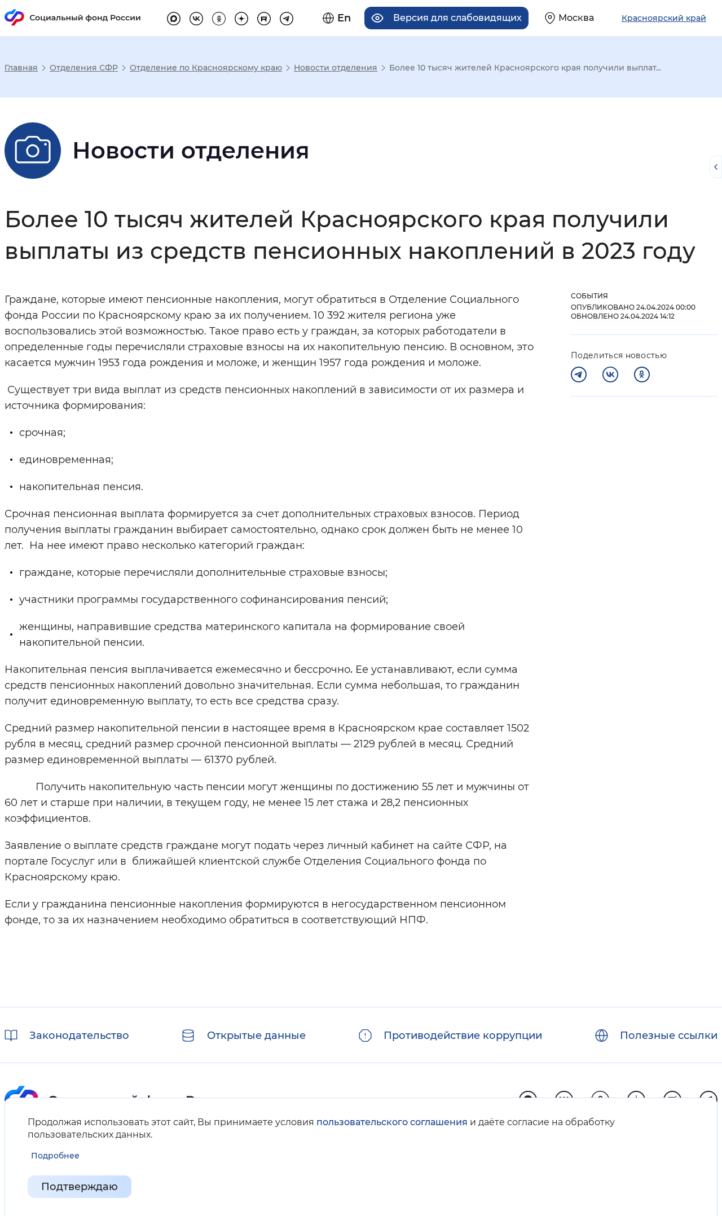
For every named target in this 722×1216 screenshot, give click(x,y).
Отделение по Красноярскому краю (206, 68)
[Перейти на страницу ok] (219, 17)
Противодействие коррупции (463, 1035)
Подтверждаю (79, 1186)
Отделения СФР (84, 68)
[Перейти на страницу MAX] (173, 17)
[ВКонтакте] (610, 374)
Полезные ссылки (668, 1035)
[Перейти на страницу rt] (264, 17)
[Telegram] (579, 374)
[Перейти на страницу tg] (286, 17)
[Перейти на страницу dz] (241, 17)
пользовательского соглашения (392, 1122)
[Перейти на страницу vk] (196, 17)
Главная (21, 68)
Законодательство (79, 1035)
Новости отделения (335, 68)
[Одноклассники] (642, 374)
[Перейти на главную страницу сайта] (73, 17)
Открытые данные (256, 1035)
